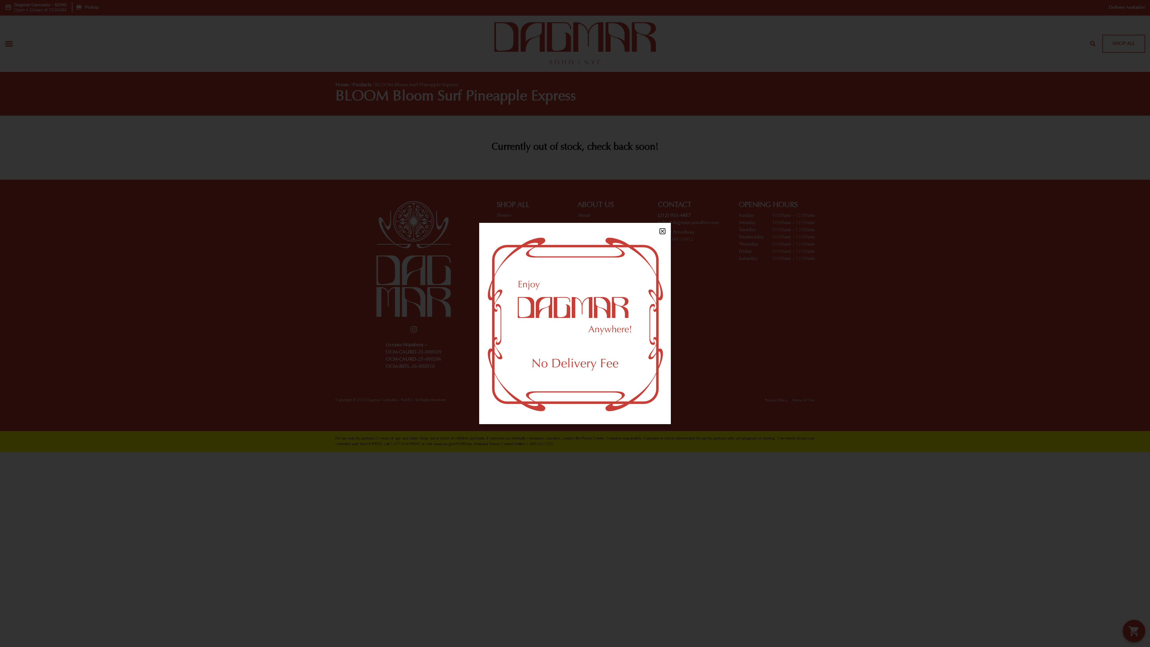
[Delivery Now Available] (575, 323)
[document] (575, 323)
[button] (662, 231)
